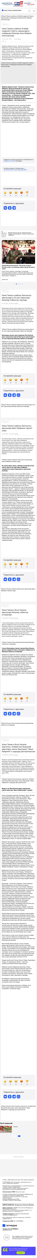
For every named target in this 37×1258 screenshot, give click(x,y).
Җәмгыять (5, 24)
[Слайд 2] (16, 282)
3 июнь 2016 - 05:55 (7, 38)
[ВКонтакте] (5, 208)
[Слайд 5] (22, 282)
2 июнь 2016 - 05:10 (6, 616)
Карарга (21, 1253)
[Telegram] (14, 208)
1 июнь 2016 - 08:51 (6, 753)
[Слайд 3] (18, 282)
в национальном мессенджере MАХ (15, 169)
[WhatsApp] (18, 393)
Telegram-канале (9, 161)
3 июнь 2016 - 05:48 (7, 301)
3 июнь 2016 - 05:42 (7, 432)
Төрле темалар (19, 1155)
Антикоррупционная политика (12, 1245)
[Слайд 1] (14, 282)
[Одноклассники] (9, 208)
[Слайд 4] (20, 282)
